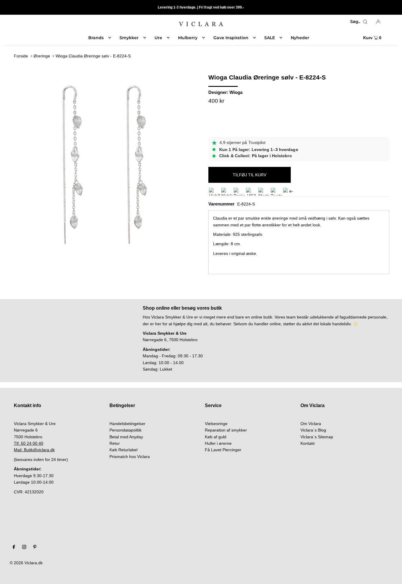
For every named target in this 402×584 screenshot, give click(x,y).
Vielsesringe (216, 423)
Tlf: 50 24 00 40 (28, 443)
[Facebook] (14, 547)
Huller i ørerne (218, 443)
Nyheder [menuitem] (300, 37)
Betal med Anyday (126, 436)
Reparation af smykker (226, 430)
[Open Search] (365, 21)
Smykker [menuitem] (129, 37)
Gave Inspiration (230, 37)
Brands (96, 37)
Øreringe (42, 56)
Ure (158, 37)
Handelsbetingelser (127, 423)
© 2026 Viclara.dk (26, 562)
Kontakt (307, 443)
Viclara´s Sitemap (316, 436)
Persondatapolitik (125, 430)
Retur (114, 443)
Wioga (236, 92)
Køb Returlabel (123, 449)
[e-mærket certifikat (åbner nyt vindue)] (289, 191)
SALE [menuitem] (269, 37)
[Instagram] (24, 547)
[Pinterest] (34, 547)
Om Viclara (310, 423)
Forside (21, 56)
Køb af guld (215, 436)
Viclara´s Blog (313, 430)
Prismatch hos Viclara (129, 456)
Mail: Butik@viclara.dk (34, 449)
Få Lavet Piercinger (223, 449)
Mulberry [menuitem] (187, 37)
